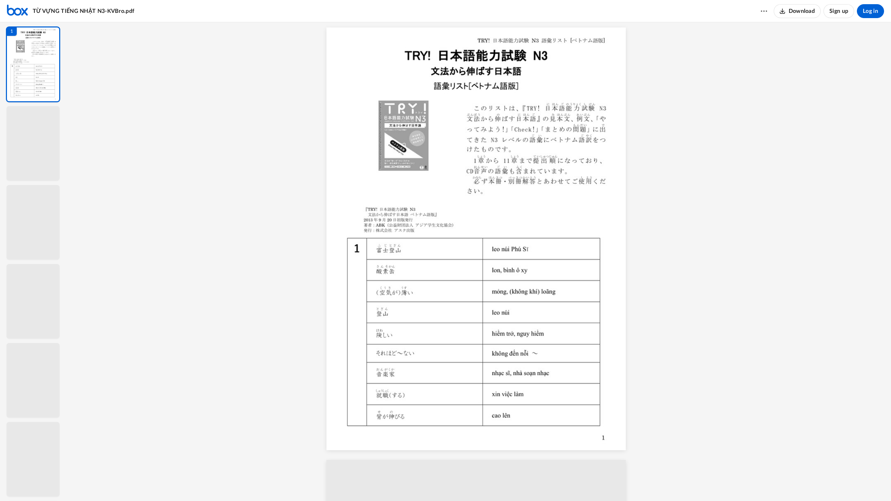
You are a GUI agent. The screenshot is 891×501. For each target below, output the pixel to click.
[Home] (17, 11)
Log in (870, 11)
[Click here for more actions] (764, 11)
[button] (33, 64)
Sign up (838, 11)
